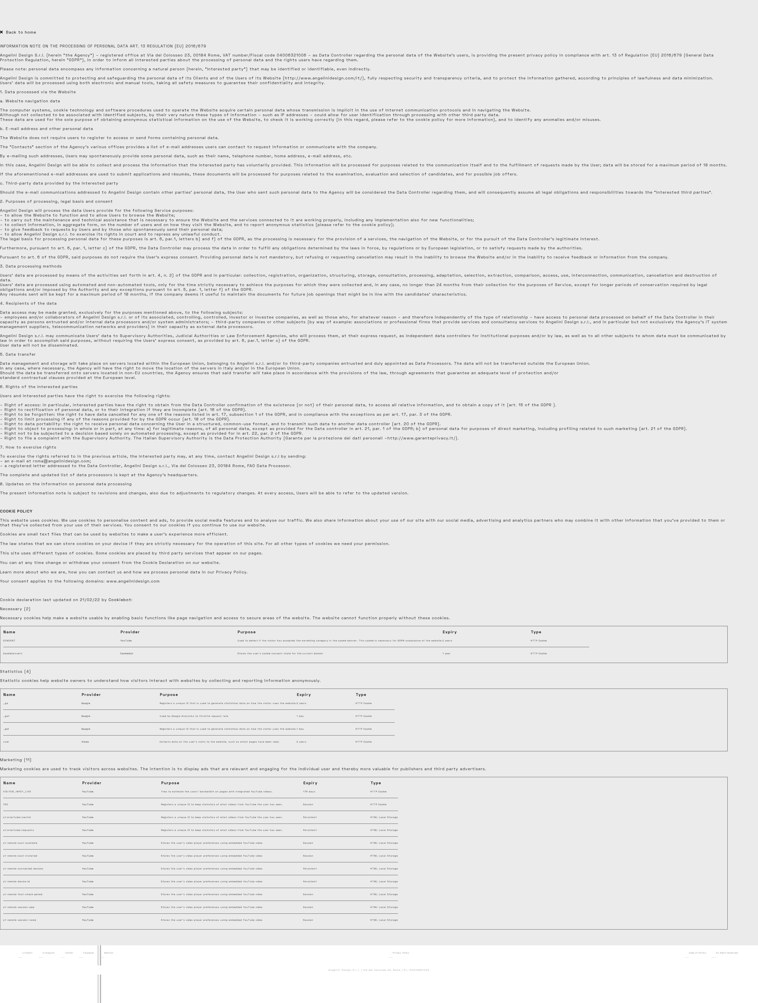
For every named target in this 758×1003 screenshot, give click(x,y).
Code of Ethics (697, 952)
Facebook (88, 952)
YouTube (126, 640)
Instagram (49, 952)
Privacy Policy (401, 952)
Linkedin (27, 952)
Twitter (69, 952)
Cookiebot (120, 599)
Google (86, 703)
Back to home (20, 32)
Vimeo (85, 741)
